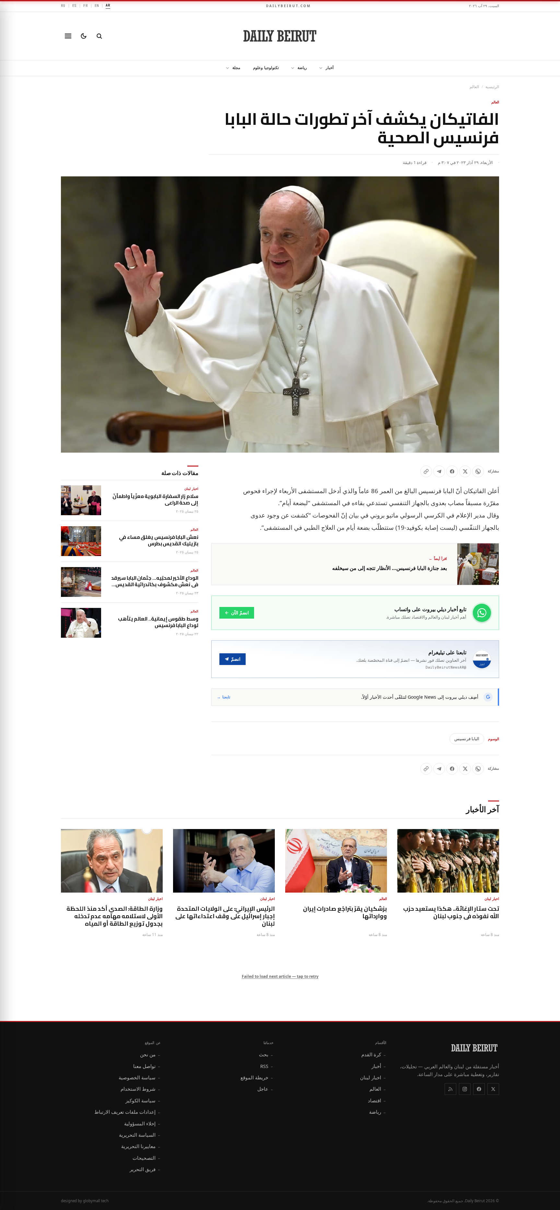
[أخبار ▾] (318, 68)
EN (97, 5)
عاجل (265, 1088)
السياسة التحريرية (140, 1135)
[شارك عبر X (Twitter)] (465, 471)
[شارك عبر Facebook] (452, 471)
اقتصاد (377, 1100)
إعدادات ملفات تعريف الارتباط (127, 1112)
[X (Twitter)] (493, 1089)
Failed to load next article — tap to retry (280, 976)
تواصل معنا (147, 1066)
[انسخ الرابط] (426, 471)
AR (108, 5)
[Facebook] (479, 1089)
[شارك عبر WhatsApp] (478, 471)
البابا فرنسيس (466, 738)
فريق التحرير (145, 1169)
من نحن (150, 1054)
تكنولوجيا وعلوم (266, 67)
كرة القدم (373, 1054)
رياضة (302, 67)
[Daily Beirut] (280, 36)
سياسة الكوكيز (143, 1100)
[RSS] (450, 1089)
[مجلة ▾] (225, 68)
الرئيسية (492, 86)
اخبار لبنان (373, 1077)
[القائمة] (68, 36)
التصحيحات (147, 1158)
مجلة (236, 67)
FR (85, 5)
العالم (474, 86)
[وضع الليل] (83, 36)
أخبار (329, 67)
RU (63, 5)
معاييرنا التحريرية (141, 1146)
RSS (267, 1066)
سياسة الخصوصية (140, 1077)
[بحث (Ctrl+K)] (99, 36)
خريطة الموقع (257, 1077)
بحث (266, 1054)
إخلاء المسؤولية (142, 1123)
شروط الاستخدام (141, 1088)
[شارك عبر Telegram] (439, 471)
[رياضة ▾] (290, 68)
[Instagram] (465, 1089)
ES (74, 5)
